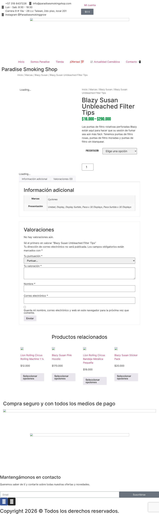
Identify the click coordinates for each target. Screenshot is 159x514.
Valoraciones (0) (63, 178)
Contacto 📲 (133, 61)
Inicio (21, 61)
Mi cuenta (90, 5)
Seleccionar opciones (30, 377)
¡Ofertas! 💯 (77, 61)
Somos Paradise (40, 61)
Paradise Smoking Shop (29, 69)
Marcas (29, 75)
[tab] (34, 179)
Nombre (29, 284)
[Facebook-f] (4, 501)
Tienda (60, 61)
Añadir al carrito (116, 167)
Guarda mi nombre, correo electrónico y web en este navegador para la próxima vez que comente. (76, 311)
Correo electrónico (36, 295)
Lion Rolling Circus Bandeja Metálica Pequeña (94, 359)
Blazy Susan (41, 75)
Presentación (92, 150)
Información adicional (34, 178)
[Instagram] (12, 501)
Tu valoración (33, 266)
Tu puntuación (33, 256)
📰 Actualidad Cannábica (105, 61)
